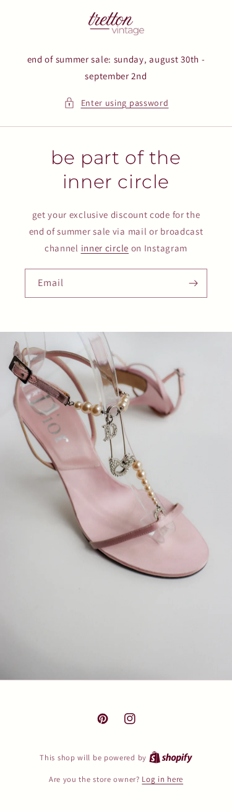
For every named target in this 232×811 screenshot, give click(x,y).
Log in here (162, 779)
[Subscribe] (193, 283)
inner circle (105, 248)
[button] (116, 103)
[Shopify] (170, 757)
